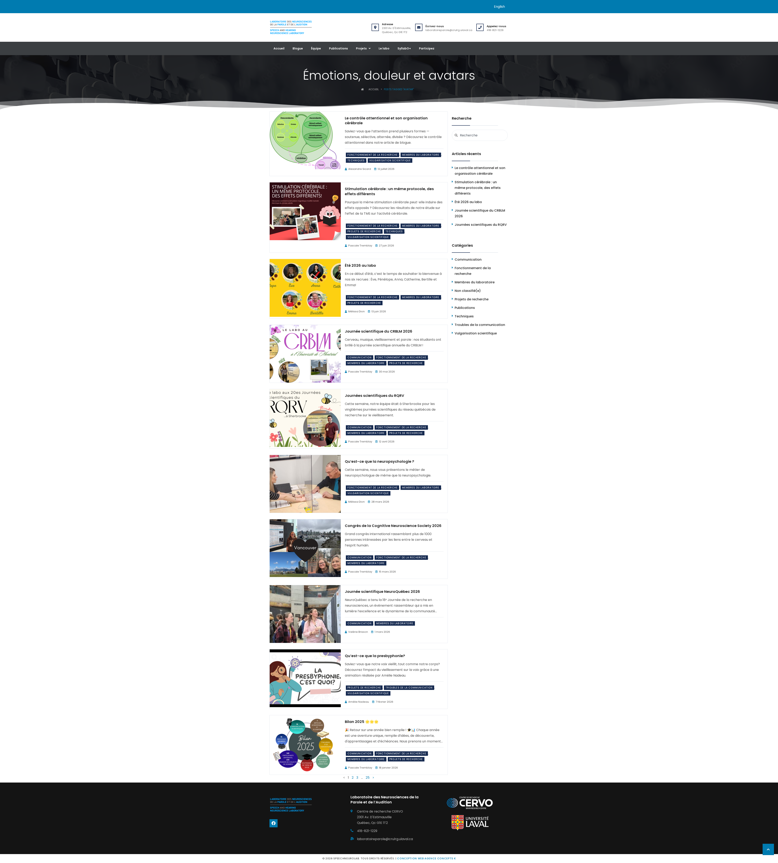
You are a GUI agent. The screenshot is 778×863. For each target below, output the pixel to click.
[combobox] (480, 135)
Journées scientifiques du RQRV (374, 395)
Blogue (298, 48)
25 (368, 777)
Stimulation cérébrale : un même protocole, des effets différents (389, 191)
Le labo (384, 48)
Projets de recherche (364, 231)
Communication (359, 357)
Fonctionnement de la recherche (372, 154)
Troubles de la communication (409, 687)
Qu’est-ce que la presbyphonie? (375, 655)
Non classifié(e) (468, 290)
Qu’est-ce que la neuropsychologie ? (379, 461)
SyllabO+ (404, 48)
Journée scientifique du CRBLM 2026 (378, 331)
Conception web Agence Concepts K (426, 858)
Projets (361, 48)
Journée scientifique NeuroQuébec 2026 (382, 591)
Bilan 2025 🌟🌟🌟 (361, 721)
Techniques (356, 160)
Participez (426, 48)
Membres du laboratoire (420, 154)
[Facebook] (273, 823)
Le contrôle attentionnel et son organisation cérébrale (386, 120)
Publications (338, 48)
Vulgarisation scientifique (390, 160)
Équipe (316, 48)
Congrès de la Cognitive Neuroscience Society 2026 (393, 525)
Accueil (279, 48)
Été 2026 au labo (360, 265)
